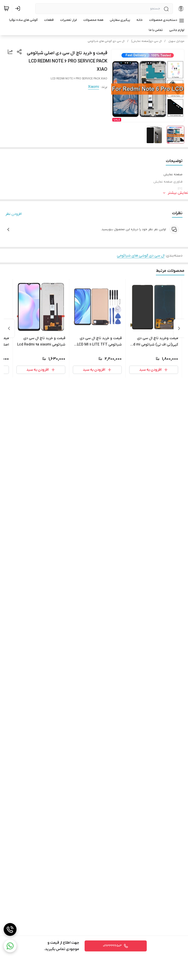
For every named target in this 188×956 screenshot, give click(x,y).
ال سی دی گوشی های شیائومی (106, 41)
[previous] (179, 328)
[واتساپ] (10, 946)
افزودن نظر (14, 214)
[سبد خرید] (6, 8)
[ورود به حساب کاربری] (18, 8)
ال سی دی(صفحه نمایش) (146, 41)
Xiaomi (93, 87)
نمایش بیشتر (178, 193)
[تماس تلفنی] (10, 929)
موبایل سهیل (176, 41)
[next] (8, 328)
